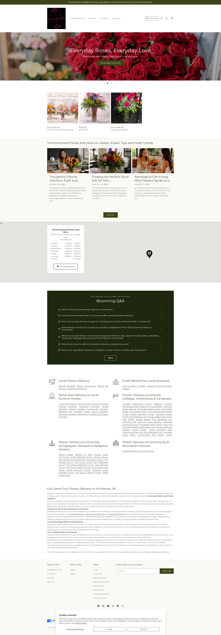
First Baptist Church (95, 460)
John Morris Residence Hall (151, 432)
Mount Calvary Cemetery (96, 412)
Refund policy (98, 590)
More (110, 358)
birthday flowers (77, 514)
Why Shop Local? (100, 578)
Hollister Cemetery (77, 409)
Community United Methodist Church (75, 457)
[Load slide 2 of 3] (107, 83)
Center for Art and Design (151, 406)
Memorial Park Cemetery (71, 412)
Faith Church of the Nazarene (72, 460)
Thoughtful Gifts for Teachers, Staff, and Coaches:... (63, 178)
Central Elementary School (148, 409)
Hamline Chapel (84, 467)
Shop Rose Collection (110, 63)
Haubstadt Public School (151, 425)
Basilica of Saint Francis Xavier (91, 455)
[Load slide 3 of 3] (111, 83)
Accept (109, 629)
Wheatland (82, 389)
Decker (80, 386)
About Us (51, 582)
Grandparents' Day (54, 570)
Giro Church (71, 467)
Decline (144, 629)
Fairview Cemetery (68, 406)
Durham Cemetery (100, 404)
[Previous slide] (98, 83)
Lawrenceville (90, 386)
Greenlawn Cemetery (89, 406)
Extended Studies (164, 414)
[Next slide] (116, 83)
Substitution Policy (101, 594)
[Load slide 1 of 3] (104, 83)
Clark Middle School (137, 412)
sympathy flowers (117, 514)
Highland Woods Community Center (138, 451)
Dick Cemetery (84, 404)
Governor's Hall (129, 422)
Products (51, 578)
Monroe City (102, 386)
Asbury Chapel (66, 455)
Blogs (72, 574)
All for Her (83, 130)
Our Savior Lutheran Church (88, 473)
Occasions (51, 574)
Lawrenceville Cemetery (97, 409)
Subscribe (166, 571)
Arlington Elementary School (136, 404)
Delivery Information (101, 582)
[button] (93, 18)
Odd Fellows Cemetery (87, 414)
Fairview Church (101, 457)
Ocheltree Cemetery (67, 414)
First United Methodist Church (80, 465)
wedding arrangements (95, 514)
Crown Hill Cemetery (68, 404)
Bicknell (62, 386)
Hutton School (139, 430)
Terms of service (99, 598)
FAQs (95, 570)
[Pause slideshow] (122, 83)
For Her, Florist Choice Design (60, 130)
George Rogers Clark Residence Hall (154, 419)
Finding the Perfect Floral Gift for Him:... (110, 178)
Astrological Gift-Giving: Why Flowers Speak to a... (153, 178)
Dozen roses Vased (119, 130)
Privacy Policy (81, 623)
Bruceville (71, 386)
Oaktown (63, 389)
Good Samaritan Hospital (133, 386)
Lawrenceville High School (150, 435)
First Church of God (83, 462)
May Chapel (97, 467)
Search (73, 570)
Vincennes (71, 389)
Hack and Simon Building (149, 422)
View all (110, 215)
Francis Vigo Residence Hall (134, 417)
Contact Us (97, 574)
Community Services (156, 412)
